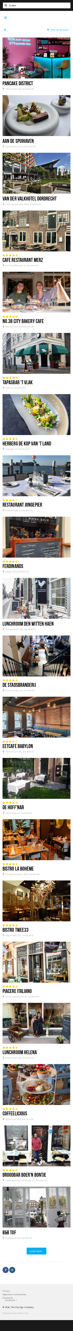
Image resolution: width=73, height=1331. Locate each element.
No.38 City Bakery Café (23, 321)
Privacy (6, 1291)
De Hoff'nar (13, 807)
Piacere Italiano (17, 991)
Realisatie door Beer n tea (15, 1313)
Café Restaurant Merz (23, 260)
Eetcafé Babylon (18, 746)
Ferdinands (13, 566)
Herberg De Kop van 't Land (27, 443)
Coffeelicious (15, 1113)
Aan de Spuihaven (18, 141)
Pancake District (18, 83)
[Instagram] (12, 1270)
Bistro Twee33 (16, 930)
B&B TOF (9, 1232)
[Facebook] (6, 1270)
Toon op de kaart (59, 29)
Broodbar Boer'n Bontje (24, 1175)
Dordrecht (10, 1300)
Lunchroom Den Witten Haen (28, 623)
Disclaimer (8, 1297)
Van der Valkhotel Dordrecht (30, 198)
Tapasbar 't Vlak (18, 382)
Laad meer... (36, 1251)
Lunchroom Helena (20, 1052)
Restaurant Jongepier (22, 504)
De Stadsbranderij (19, 685)
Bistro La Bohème (18, 868)
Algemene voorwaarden (14, 1294)
